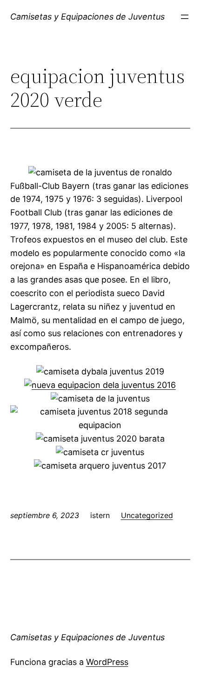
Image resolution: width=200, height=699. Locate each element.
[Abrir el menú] (184, 16)
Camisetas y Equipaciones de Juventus (87, 16)
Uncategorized (147, 515)
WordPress (107, 662)
